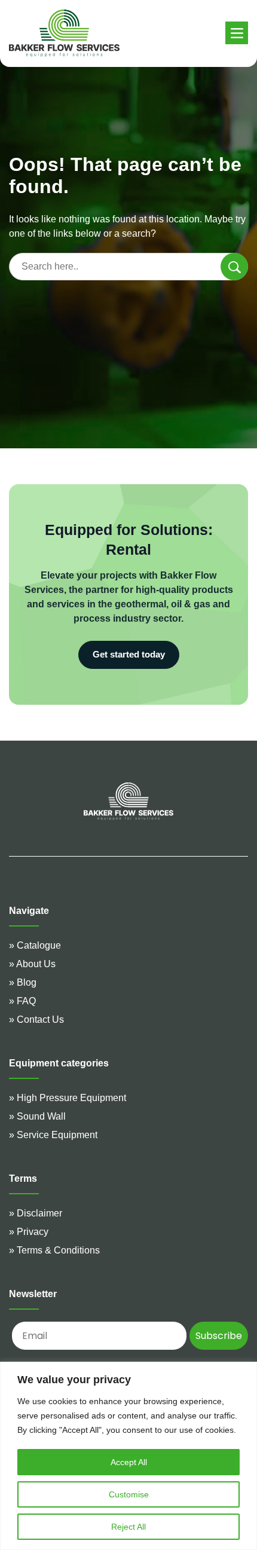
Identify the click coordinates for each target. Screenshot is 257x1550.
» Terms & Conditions (54, 1250)
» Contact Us (36, 1019)
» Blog (22, 982)
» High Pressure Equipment (67, 1098)
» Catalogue (35, 945)
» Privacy (28, 1232)
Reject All (128, 1526)
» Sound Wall (37, 1116)
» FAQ (22, 1001)
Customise (129, 1494)
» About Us (32, 964)
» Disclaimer (35, 1213)
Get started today (129, 654)
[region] (128, 1456)
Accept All (129, 1462)
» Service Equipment (53, 1135)
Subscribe (218, 1336)
